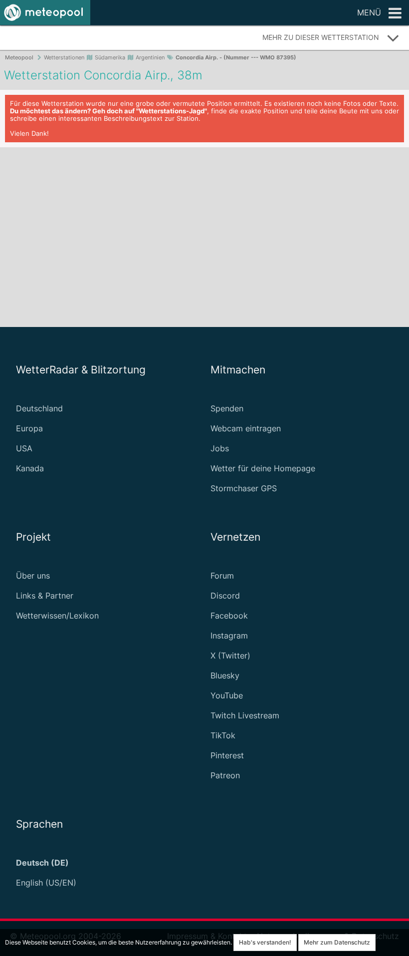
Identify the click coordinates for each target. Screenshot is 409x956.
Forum (222, 576)
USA (24, 448)
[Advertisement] (204, 237)
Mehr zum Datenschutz (337, 942)
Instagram (229, 635)
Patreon (225, 775)
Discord (225, 596)
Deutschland (39, 408)
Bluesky (224, 675)
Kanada (30, 468)
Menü (369, 12)
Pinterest (227, 755)
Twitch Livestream (244, 715)
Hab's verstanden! (265, 942)
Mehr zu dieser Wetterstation (320, 37)
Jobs (219, 448)
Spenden (226, 408)
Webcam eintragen (245, 428)
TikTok (222, 735)
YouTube (226, 695)
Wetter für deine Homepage (262, 468)
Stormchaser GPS (243, 488)
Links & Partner (44, 596)
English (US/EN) (46, 883)
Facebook (229, 616)
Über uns (33, 576)
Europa (29, 428)
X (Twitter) (230, 655)
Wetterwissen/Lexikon (57, 616)
